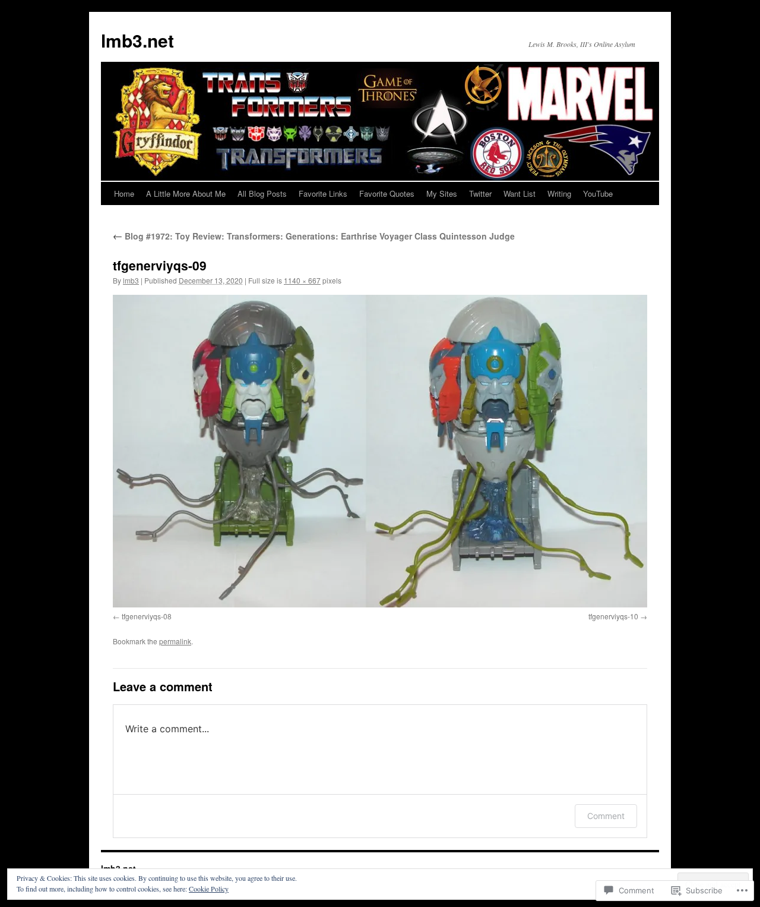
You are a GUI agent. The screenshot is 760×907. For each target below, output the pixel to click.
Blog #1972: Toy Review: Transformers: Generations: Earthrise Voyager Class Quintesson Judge (314, 236)
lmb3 (131, 280)
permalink (175, 641)
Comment (606, 816)
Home (124, 193)
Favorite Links (323, 193)
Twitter (480, 193)
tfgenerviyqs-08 (147, 616)
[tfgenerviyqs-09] (380, 451)
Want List (520, 193)
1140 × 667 (302, 280)
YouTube (598, 193)
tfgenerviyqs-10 (613, 616)
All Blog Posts (262, 193)
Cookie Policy (209, 888)
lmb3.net (137, 40)
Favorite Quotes (386, 193)
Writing (559, 193)
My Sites (441, 193)
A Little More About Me (186, 193)
